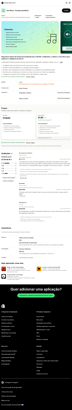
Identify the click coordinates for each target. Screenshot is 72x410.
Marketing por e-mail (43, 329)
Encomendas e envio (7, 326)
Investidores (40, 357)
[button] (18, 270)
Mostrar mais (23, 178)
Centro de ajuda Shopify (9, 351)
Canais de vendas (7, 316)
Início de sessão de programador (11, 387)
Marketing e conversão (8, 333)
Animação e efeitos (25, 93)
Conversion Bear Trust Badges (15, 274)
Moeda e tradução (42, 339)
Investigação (5, 364)
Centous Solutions (50, 17)
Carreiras (39, 354)
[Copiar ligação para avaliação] (33, 153)
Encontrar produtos (7, 320)
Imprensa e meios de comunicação (47, 361)
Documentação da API (8, 354)
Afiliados (39, 367)
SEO (38, 333)
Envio (38, 336)
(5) (38, 17)
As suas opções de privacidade (11, 405)
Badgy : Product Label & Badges (15, 267)
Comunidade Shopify (7, 357)
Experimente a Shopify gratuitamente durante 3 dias (36, 295)
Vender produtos (6, 323)
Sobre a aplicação (42, 351)
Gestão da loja (6, 336)
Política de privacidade (26, 238)
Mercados (40, 320)
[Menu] (70, 3)
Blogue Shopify (6, 361)
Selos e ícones (23, 98)
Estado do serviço (42, 374)
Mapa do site (5, 400)
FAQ (20, 240)
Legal (38, 370)
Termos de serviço (7, 392)
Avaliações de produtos (44, 323)
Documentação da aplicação (28, 242)
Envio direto (40, 316)
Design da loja (5, 329)
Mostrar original (30, 76)
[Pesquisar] (66, 3)
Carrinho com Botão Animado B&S (51, 267)
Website (21, 251)
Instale (66, 10)
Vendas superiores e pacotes (46, 326)
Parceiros (40, 364)
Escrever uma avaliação (9, 177)
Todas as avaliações (8, 181)
